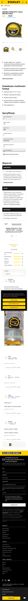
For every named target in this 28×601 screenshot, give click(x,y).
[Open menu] (2, 2)
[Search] (23, 2)
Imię (3, 468)
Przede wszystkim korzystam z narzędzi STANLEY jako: (13, 488)
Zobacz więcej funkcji (7, 78)
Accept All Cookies (14, 307)
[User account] (26, 2)
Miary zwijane (7, 5)
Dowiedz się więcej (8, 182)
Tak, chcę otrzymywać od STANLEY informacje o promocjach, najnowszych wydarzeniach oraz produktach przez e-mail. (14, 498)
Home (2, 5)
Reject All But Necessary (14, 303)
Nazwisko (4, 474)
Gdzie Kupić (11, 598)
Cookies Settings (14, 299)
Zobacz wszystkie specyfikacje (11, 154)
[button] (2, 580)
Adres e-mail (5, 481)
